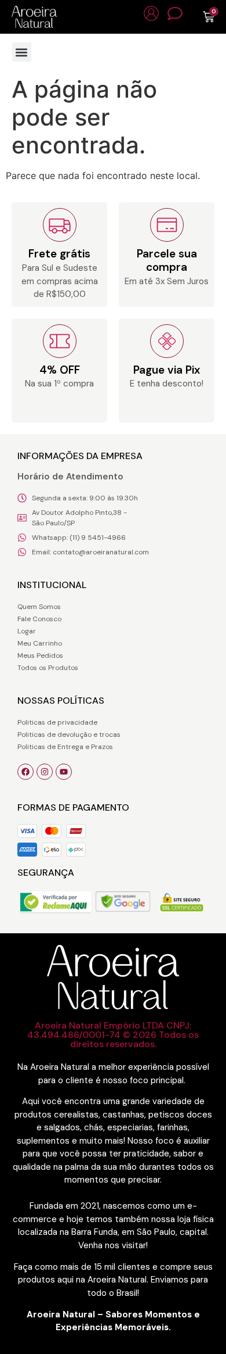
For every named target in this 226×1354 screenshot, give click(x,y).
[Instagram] (45, 772)
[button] (21, 52)
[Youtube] (64, 772)
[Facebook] (25, 772)
